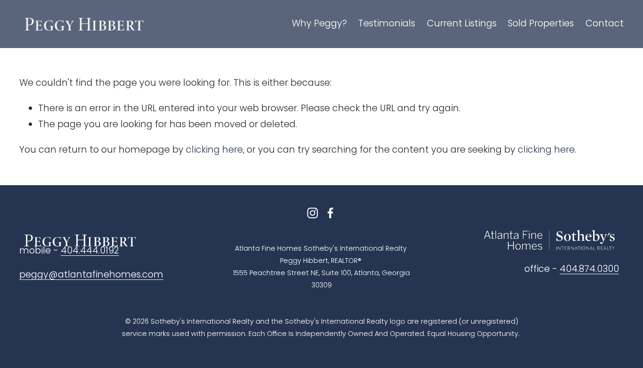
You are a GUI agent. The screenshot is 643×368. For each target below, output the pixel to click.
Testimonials (386, 23)
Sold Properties (541, 23)
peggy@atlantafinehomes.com (91, 274)
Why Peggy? (319, 23)
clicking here (214, 149)
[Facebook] (330, 213)
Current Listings (462, 23)
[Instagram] (312, 213)
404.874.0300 (589, 268)
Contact (605, 23)
